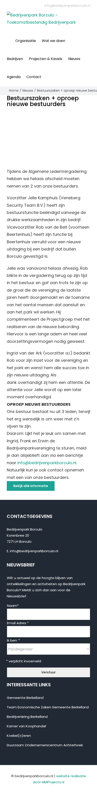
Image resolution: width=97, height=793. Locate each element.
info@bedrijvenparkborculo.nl (67, 5)
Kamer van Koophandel (26, 726)
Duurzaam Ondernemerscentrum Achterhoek (45, 745)
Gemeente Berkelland (25, 697)
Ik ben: (13, 640)
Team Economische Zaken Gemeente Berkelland (48, 707)
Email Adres (18, 623)
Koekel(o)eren (19, 735)
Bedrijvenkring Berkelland (27, 716)
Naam (13, 605)
